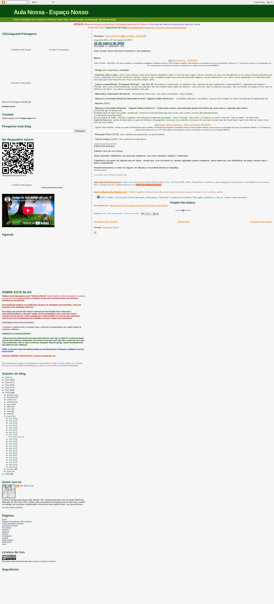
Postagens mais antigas (261, 222)
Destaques (6, 536)
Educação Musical (113, 36)
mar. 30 (12, 421)
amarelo (5, 530)
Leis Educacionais (10, 526)
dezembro (11, 395)
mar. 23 (12, 432)
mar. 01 (12, 467)
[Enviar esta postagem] (142, 213)
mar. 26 (12, 425)
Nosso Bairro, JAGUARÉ (133, 36)
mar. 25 (12, 428)
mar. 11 (12, 448)
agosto (10, 404)
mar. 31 (12, 418)
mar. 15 (12, 444)
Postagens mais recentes (105, 222)
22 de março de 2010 (109, 43)
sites (4, 544)
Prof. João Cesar (26, 486)
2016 (7, 377)
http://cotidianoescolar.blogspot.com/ (110, 192)
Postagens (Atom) (110, 227)
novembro (11, 397)
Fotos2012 (6, 542)
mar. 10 (12, 451)
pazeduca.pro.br (117, 205)
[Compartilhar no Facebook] (154, 213)
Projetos (145, 27)
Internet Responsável (176, 27)
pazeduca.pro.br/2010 (158, 205)
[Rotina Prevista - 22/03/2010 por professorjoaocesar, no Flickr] (183, 60)
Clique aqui (26, 118)
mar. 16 (12, 441)
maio (9, 411)
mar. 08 (12, 455)
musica (5, 534)
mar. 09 (12, 453)
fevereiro (10, 469)
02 (26, 102)
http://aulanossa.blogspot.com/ (107, 182)
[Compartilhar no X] (151, 213)
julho (9, 407)
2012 (7, 388)
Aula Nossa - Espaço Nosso (51, 12)
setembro (11, 402)
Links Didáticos (133, 28)
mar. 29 (12, 423)
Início (4, 519)
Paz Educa (6, 528)
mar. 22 (12, 435)
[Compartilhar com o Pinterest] (157, 213)
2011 (7, 390)
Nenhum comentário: (132, 213)
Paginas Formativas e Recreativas (17, 522)
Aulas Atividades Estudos (13, 524)
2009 (7, 474)
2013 (7, 385)
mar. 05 (12, 458)
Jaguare (5, 532)
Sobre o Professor (158, 27)
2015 (7, 380)
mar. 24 (12, 430)
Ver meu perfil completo (12, 507)
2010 (7, 393)
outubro (10, 400)
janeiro (9, 472)
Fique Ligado (7, 540)
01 (22, 102)
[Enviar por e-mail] (145, 213)
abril (8, 414)
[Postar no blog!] (148, 213)
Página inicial (183, 222)
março (9, 416)
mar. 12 (12, 446)
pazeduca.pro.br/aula (136, 205)
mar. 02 (12, 465)
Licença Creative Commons (44, 561)
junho (9, 409)
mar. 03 (12, 462)
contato (5, 538)
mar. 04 (12, 460)
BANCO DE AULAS (97, 28)
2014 (7, 382)
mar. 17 (12, 439)
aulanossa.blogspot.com (45, 356)
